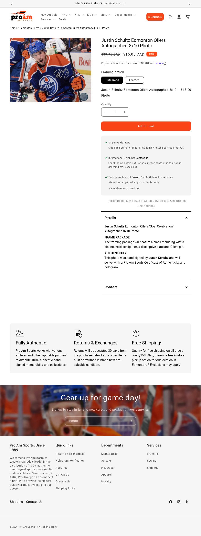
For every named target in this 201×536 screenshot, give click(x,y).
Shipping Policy (66, 488)
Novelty (106, 481)
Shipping (16, 502)
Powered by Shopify (46, 527)
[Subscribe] (131, 421)
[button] (66, 14)
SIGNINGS (155, 16)
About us (62, 467)
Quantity (106, 104)
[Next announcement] (189, 3)
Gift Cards (62, 474)
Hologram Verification (70, 460)
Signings (152, 467)
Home (13, 28)
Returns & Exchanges (70, 453)
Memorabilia (109, 453)
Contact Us (63, 481)
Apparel (106, 474)
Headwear (108, 467)
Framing (152, 453)
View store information (124, 188)
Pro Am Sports (27, 527)
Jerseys (106, 460)
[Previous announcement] (11, 3)
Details (110, 218)
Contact (111, 287)
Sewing (152, 460)
